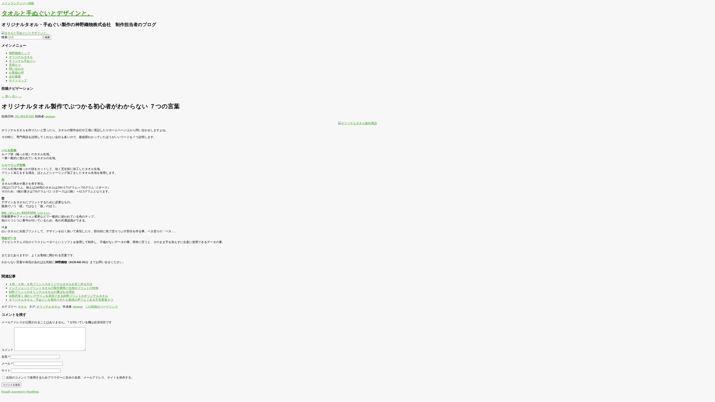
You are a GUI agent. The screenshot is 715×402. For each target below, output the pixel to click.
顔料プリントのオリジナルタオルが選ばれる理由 (41, 291)
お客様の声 (16, 72)
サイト (5, 370)
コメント (7, 349)
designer (50, 116)
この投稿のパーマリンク (101, 306)
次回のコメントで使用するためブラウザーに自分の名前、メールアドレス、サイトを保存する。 (70, 377)
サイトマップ (18, 80)
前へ (6, 96)
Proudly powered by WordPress (20, 391)
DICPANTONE (26, 212)
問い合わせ (16, 68)
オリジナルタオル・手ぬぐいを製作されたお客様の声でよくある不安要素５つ (61, 299)
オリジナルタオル (21, 57)
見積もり (15, 64)
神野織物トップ (19, 53)
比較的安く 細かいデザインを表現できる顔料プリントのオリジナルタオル (58, 295)
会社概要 (15, 76)
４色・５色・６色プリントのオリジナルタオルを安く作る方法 (50, 284)
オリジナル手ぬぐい (22, 61)
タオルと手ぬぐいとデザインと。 (47, 13)
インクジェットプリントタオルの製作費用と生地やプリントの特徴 (53, 288)
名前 (5, 356)
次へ (17, 96)
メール (7, 363)
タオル (22, 306)
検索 (4, 37)
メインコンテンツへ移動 (17, 3)
